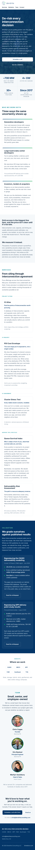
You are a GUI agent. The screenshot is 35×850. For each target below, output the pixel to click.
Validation (11, 7)
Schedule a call (17, 59)
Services (4, 7)
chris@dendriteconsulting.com (11, 836)
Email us (28, 812)
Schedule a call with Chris (12, 812)
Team (16, 7)
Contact (22, 7)
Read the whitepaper (12, 595)
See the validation (17, 65)
